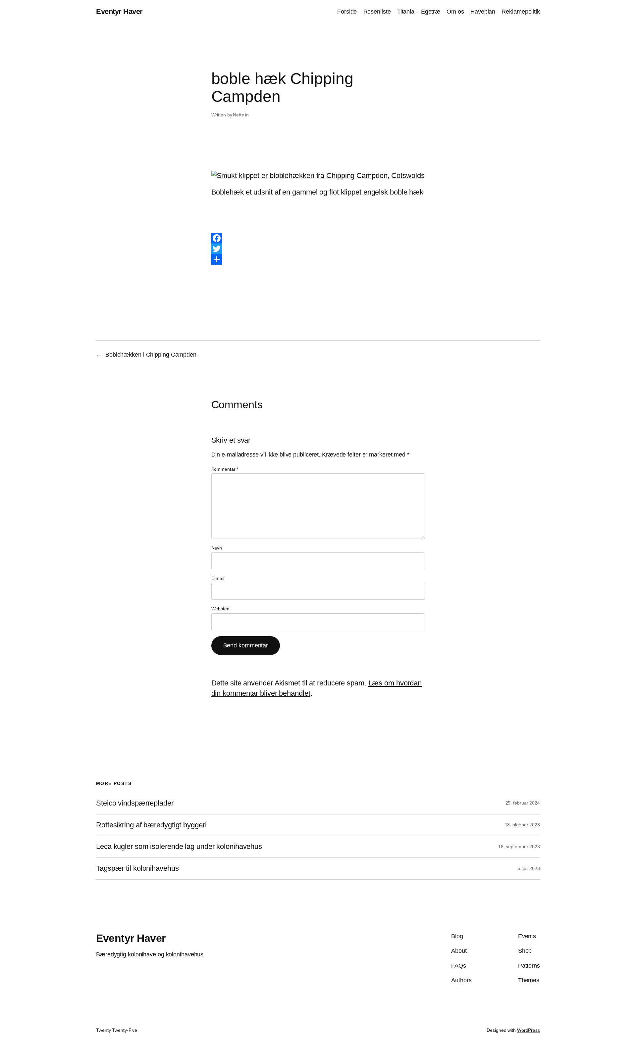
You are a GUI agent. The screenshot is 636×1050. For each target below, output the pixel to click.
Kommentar (224, 469)
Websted (220, 608)
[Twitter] (318, 248)
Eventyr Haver (119, 11)
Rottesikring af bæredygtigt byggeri (151, 825)
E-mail (217, 578)
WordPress (528, 1030)
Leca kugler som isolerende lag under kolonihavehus (179, 847)
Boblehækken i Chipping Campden (150, 354)
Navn (216, 547)
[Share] (318, 259)
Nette (238, 114)
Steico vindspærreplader (135, 803)
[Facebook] (318, 238)
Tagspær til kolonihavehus (137, 868)
